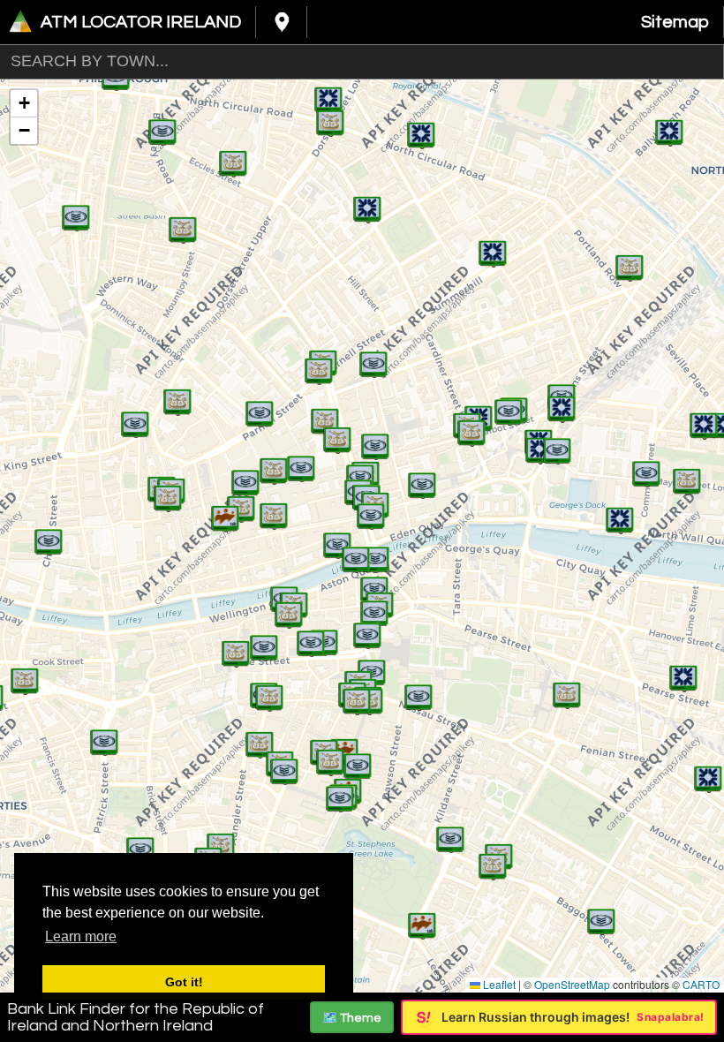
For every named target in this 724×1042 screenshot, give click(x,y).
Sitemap (675, 22)
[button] (225, 509)
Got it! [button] (184, 982)
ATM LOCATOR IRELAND (141, 22)
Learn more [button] (81, 936)
